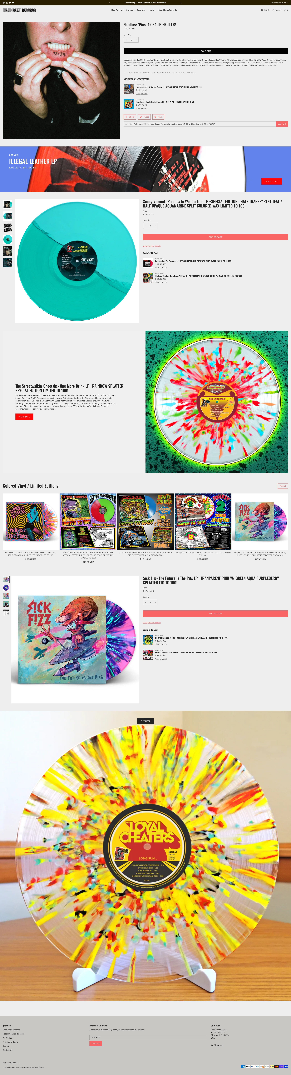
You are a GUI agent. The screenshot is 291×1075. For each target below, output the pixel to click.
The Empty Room (10, 1042)
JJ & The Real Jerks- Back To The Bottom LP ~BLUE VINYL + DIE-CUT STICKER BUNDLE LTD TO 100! (145, 553)
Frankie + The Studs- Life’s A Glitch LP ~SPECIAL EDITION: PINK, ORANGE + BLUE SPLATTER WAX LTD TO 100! (30, 553)
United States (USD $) (278, 3)
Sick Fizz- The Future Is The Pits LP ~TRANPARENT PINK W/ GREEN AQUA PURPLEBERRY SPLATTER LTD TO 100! (260, 553)
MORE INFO (24, 416)
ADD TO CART (215, 237)
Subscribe (95, 1043)
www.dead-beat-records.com (33, 1067)
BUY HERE (146, 721)
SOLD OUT (206, 51)
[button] (130, 10)
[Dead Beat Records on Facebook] (3, 2)
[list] (61, 80)
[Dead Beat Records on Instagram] (6, 2)
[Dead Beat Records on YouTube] (13, 2)
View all (283, 486)
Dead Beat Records (15, 1067)
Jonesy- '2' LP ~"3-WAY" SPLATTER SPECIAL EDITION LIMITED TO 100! (203, 553)
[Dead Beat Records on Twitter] (10, 2)
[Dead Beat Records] (19, 10)
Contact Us (7, 1050)
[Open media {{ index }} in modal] (61, 80)
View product (141, 93)
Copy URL (282, 124)
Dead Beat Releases (11, 1029)
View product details (152, 246)
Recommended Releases (13, 1034)
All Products (8, 1038)
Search (6, 1046)
